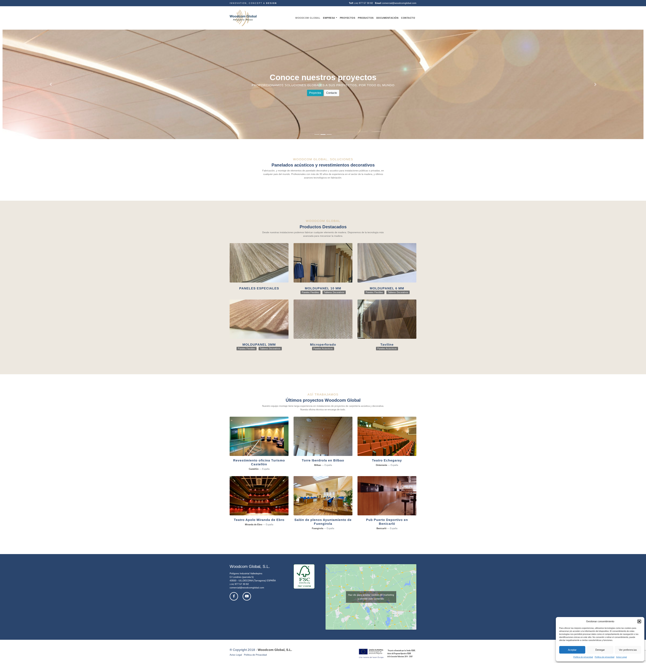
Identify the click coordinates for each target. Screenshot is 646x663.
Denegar (600, 649)
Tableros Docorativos (334, 292)
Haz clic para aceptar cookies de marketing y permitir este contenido (371, 596)
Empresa (329, 17)
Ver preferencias (628, 649)
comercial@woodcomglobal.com (399, 3)
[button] (639, 621)
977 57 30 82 (366, 3)
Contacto (408, 17)
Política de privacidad (583, 657)
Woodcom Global (307, 17)
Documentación (387, 17)
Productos (366, 17)
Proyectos (347, 17)
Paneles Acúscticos (323, 348)
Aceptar (572, 649)
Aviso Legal (621, 657)
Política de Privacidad (255, 654)
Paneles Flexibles (310, 292)
